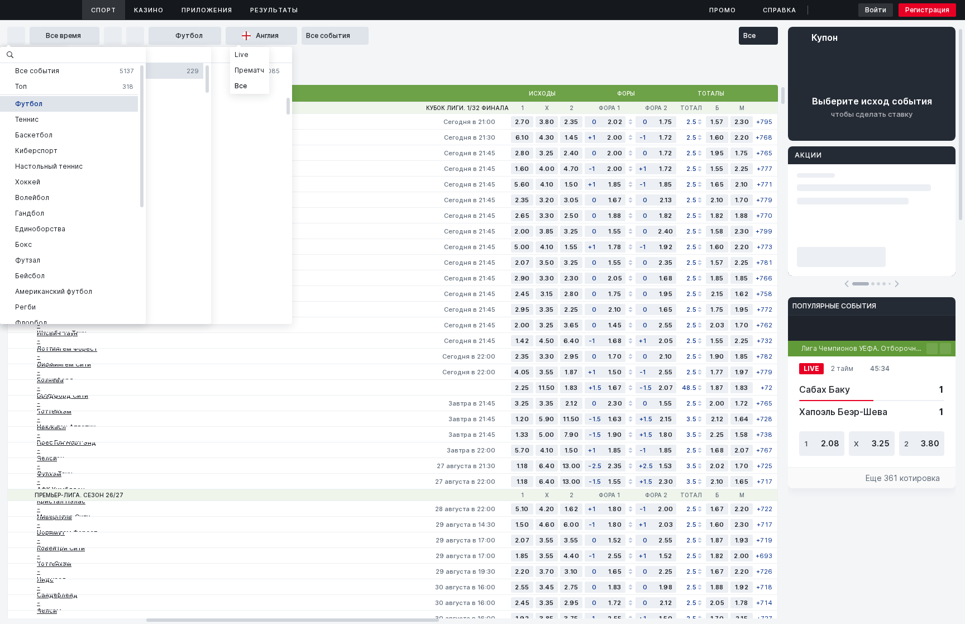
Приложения (206, 10)
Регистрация (927, 10)
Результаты (274, 10)
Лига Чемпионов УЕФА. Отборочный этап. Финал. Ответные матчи (863, 348)
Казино (149, 10)
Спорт (103, 10)
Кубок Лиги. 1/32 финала (467, 107)
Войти (875, 10)
